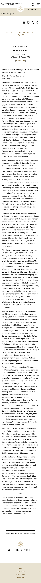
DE (12, 32)
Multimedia (20, 61)
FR (24, 32)
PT (23, 35)
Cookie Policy (20, 574)
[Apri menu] (38, 5)
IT (32, 32)
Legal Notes (20, 571)
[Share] (37, 23)
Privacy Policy (20, 577)
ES (20, 32)
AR (7, 32)
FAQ (20, 568)
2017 (12, 14)
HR (28, 32)
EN (16, 32)
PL (19, 35)
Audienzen (5, 14)
